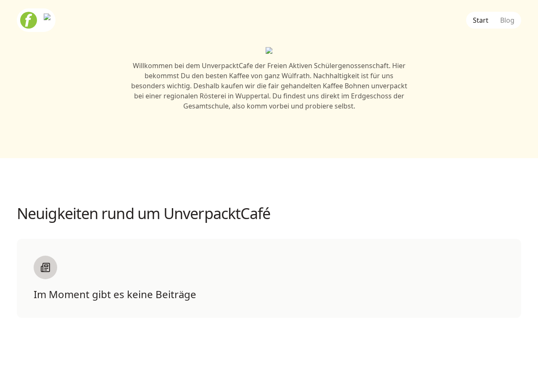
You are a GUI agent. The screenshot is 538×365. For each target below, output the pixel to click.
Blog (507, 20)
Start (480, 20)
